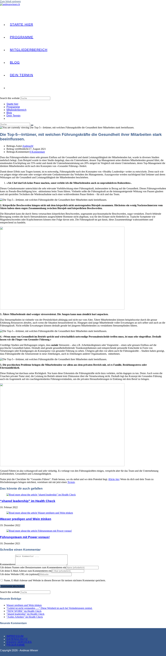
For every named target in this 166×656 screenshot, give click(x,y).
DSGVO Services (19, 642)
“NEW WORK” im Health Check (24, 611)
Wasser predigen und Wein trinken (25, 519)
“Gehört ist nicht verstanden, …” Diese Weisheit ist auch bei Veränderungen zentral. (49, 608)
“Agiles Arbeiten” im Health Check (24, 616)
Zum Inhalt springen (10, 1)
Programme (13, 107)
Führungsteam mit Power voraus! (25, 537)
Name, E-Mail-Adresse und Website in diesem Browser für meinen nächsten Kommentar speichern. (55, 580)
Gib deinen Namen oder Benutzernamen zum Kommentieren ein (33, 567)
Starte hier (12, 104)
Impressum (15, 636)
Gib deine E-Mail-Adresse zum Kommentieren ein (26, 570)
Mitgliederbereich (16, 109)
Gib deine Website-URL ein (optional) (19, 574)
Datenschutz (17, 639)
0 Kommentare (37, 151)
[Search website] (9, 87)
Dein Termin (13, 115)
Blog (9, 112)
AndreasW (27, 146)
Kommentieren (7, 564)
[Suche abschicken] (32, 125)
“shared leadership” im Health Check (27, 501)
